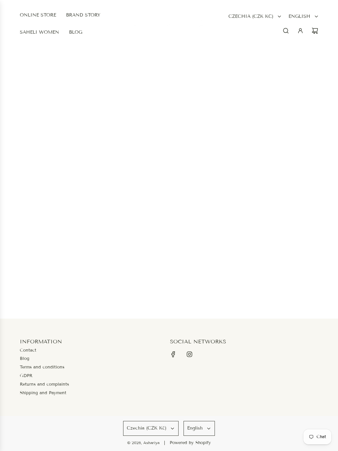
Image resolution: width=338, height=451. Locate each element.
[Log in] (300, 30)
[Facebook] (173, 354)
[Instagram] (189, 354)
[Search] (286, 30)
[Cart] (315, 30)
